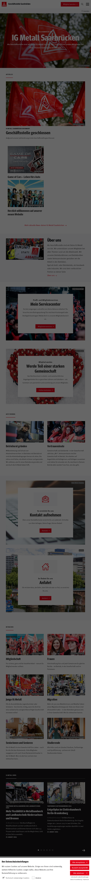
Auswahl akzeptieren (80, 867)
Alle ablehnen (78, 873)
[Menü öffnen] (87, 4)
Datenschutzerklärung (76, 879)
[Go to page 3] (44, 850)
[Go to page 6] (52, 850)
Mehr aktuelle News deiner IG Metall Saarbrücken (45, 225)
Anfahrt (45, 598)
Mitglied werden (69, 4)
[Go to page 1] (38, 850)
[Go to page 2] (41, 850)
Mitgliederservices (45, 326)
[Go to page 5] (49, 850)
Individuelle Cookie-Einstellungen (80, 877)
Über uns (51, 275)
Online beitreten (45, 390)
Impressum (86, 879)
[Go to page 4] (47, 850)
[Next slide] (83, 850)
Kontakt (45, 530)
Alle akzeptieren (78, 862)
